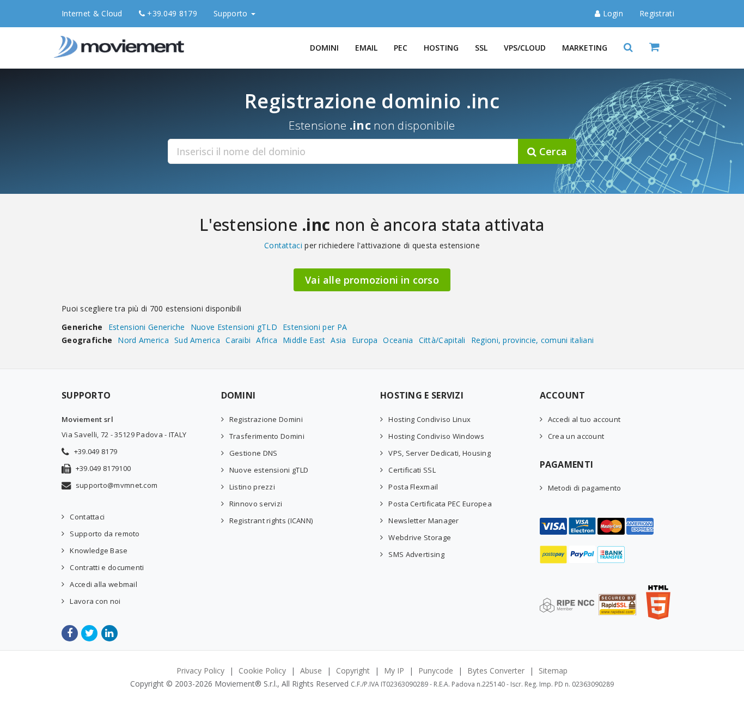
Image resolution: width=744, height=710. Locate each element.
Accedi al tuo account (584, 419)
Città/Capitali (442, 340)
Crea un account (576, 436)
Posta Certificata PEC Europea (440, 504)
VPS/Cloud (525, 47)
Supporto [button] (232, 13)
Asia (338, 340)
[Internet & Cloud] (121, 40)
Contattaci (283, 245)
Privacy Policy (200, 670)
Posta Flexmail (413, 487)
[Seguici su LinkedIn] (110, 633)
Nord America (143, 340)
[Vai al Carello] (666, 47)
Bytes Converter (496, 670)
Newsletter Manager (423, 520)
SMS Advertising (416, 554)
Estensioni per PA (315, 327)
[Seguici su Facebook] (71, 633)
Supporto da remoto (104, 533)
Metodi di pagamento (584, 488)
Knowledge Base (98, 550)
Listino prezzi (252, 487)
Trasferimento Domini (266, 436)
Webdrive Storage (419, 537)
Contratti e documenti (107, 567)
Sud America (197, 340)
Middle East (304, 340)
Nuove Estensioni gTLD (234, 327)
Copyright (353, 670)
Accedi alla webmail (103, 584)
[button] (628, 47)
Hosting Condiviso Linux (429, 419)
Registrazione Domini (266, 419)
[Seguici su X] (90, 633)
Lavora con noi (95, 601)
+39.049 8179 (171, 13)
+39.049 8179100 (103, 468)
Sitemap (553, 670)
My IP (394, 670)
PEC (400, 47)
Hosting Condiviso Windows (436, 436)
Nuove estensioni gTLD (268, 470)
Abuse (311, 670)
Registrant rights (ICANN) (271, 520)
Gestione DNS (253, 453)
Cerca (551, 151)
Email (366, 47)
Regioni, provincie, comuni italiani (532, 340)
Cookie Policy (262, 670)
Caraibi (238, 340)
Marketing (584, 47)
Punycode (435, 670)
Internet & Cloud (92, 13)
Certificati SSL (412, 470)
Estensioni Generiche (146, 327)
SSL (481, 47)
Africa (266, 340)
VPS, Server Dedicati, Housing (439, 453)
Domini (324, 47)
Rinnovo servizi (256, 504)
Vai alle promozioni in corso (372, 279)
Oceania (398, 340)
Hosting (441, 47)
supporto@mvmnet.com (117, 485)
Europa (365, 340)
